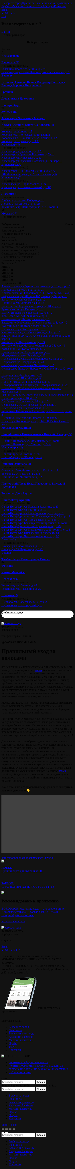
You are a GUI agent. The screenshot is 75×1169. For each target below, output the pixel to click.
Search (41, 1082)
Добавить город (12, 612)
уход (50, 857)
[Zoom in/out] (13, 1129)
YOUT (5, 12)
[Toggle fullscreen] (10, 1129)
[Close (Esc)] (2, 1129)
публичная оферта (20, 1072)
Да (3, 31)
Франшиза (28, 3)
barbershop (7, 857)
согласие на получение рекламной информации (38, 1068)
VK (13, 12)
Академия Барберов (21, 1036)
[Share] (6, 1129)
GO (3, 16)
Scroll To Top (9, 1124)
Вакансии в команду (47, 3)
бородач (19, 857)
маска (36, 857)
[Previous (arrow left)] (2, 1132)
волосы (28, 857)
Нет (7, 31)
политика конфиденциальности (28, 1062)
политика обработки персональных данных (36, 1065)
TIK (18, 949)
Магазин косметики (25, 6)
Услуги (49, 6)
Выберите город (11, 3)
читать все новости (13, 921)
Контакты (60, 6)
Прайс (41, 6)
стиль (43, 857)
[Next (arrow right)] (6, 1132)
